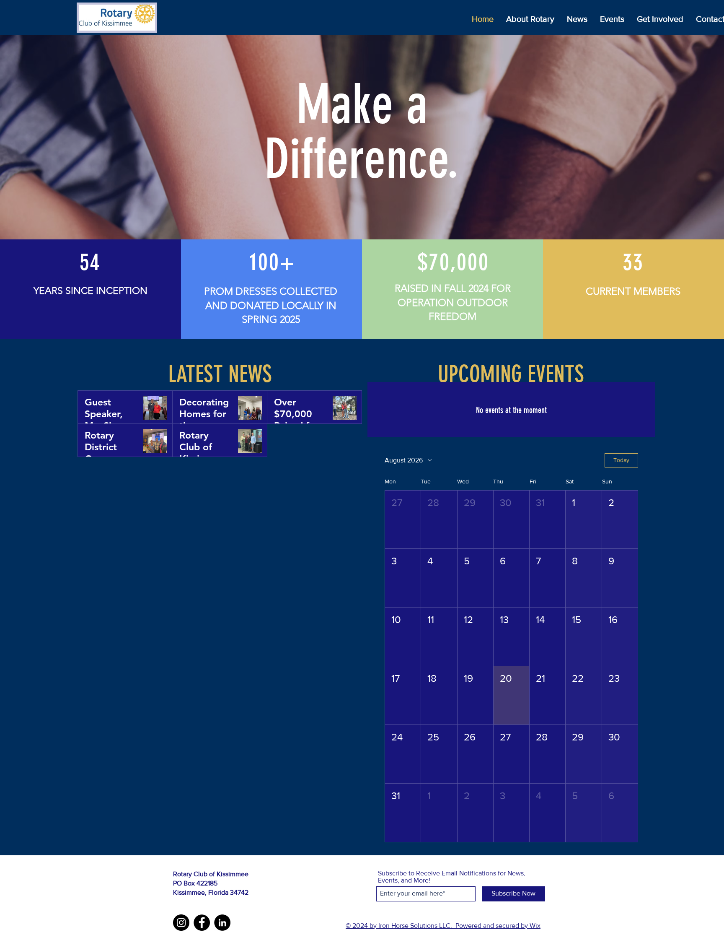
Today (621, 460)
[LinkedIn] (222, 922)
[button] (403, 519)
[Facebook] (202, 922)
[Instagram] (181, 922)
